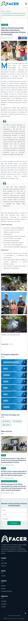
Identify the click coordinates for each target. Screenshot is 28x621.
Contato (3, 575)
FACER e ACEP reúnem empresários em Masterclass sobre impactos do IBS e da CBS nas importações (14, 473)
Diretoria (3, 566)
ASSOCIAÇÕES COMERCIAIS (9, 481)
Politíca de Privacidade (14, 615)
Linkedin (3, 606)
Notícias (8, 11)
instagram (18, 421)
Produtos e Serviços (6, 591)
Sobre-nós (4, 563)
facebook (7, 421)
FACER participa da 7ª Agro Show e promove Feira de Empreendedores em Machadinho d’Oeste (13, 460)
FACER (3, 455)
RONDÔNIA (4, 24)
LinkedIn (7, 425)
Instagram (4, 604)
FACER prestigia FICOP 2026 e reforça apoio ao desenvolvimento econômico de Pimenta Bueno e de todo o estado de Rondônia (13, 487)
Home (2, 11)
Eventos (3, 588)
